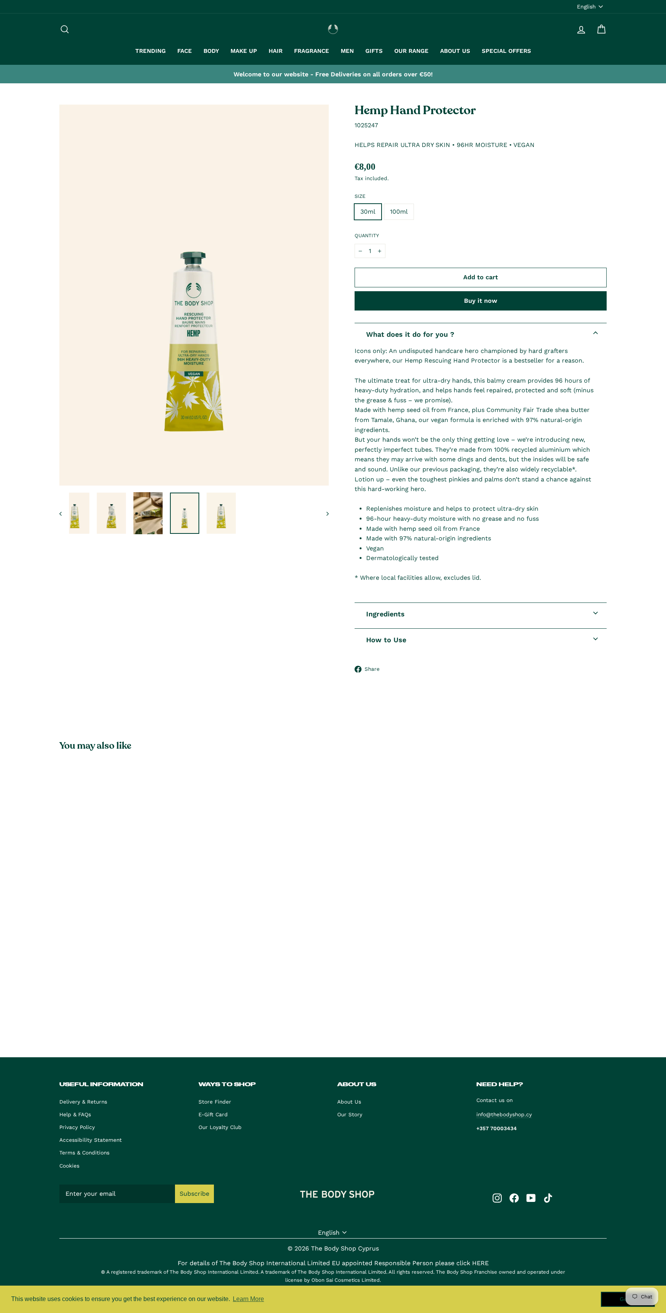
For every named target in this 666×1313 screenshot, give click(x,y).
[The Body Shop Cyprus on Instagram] (497, 1198)
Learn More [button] (248, 1299)
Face (184, 50)
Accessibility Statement (90, 1140)
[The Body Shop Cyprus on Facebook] (514, 1198)
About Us (455, 50)
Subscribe (194, 1193)
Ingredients (385, 614)
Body (211, 50)
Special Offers (506, 50)
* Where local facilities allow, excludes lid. (418, 577)
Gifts (374, 50)
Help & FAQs (75, 1114)
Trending (150, 50)
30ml (367, 211)
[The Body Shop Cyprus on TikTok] (548, 1198)
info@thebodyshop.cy (504, 1114)
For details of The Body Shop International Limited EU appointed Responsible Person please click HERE (333, 1263)
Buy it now (480, 300)
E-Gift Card (213, 1114)
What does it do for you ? (410, 334)
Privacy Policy (77, 1127)
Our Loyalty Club (220, 1127)
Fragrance (311, 50)
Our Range (411, 50)
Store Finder (214, 1102)
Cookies (69, 1166)
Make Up (243, 50)
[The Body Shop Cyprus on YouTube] (531, 1198)
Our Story (349, 1114)
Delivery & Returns (83, 1102)
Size (360, 196)
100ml (399, 211)
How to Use (386, 640)
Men (347, 50)
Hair (276, 50)
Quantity (367, 235)
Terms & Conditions (84, 1152)
